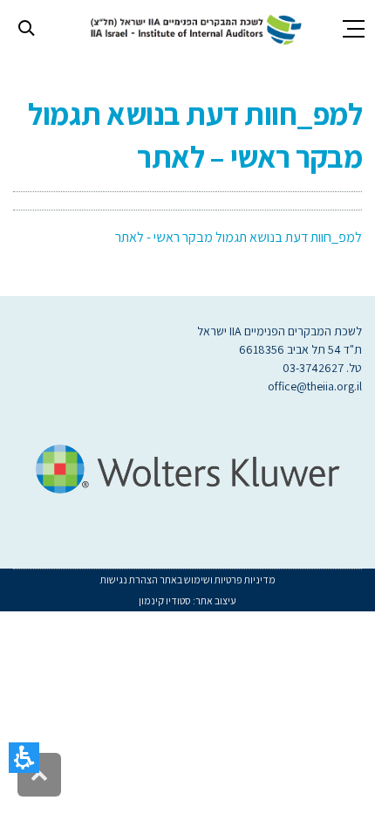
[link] (193, 27)
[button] (24, 757)
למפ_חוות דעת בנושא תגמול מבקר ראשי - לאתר (238, 237)
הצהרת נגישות (129, 579)
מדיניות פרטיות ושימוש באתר (217, 579)
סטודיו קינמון (165, 600)
